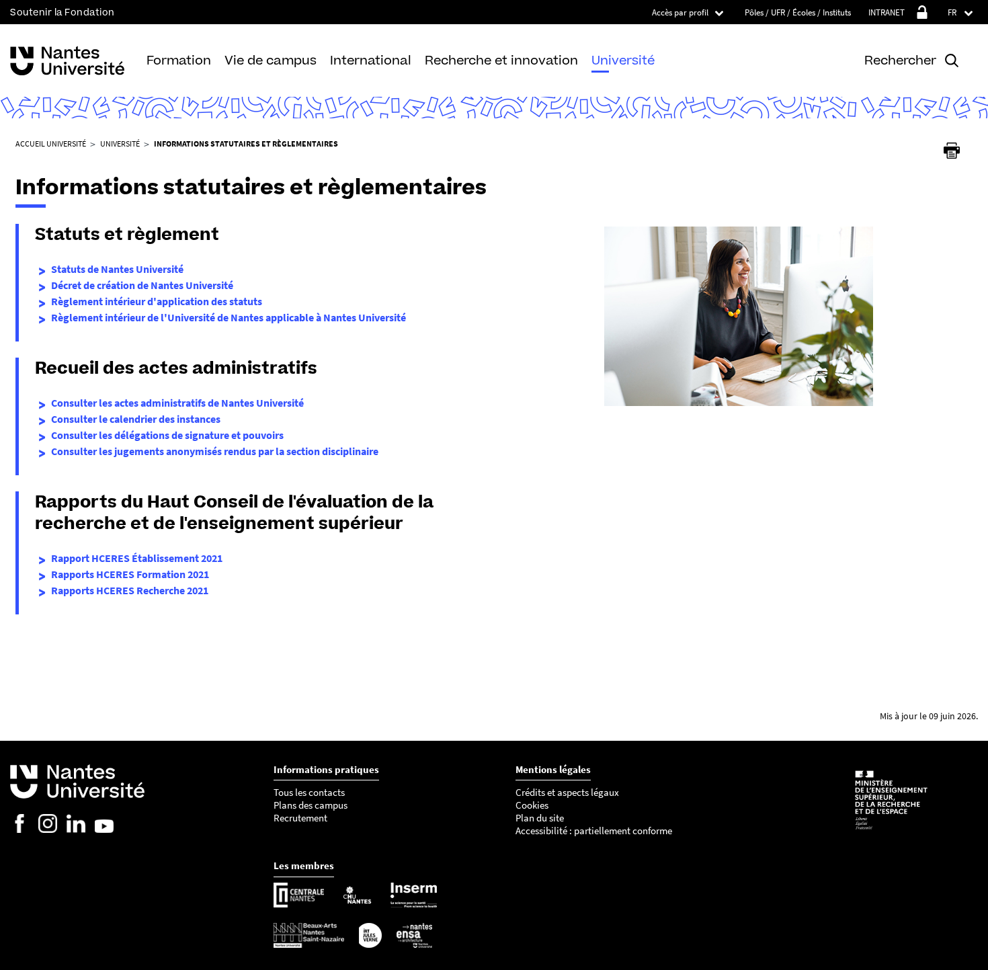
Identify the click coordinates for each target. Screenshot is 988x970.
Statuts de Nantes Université (117, 269)
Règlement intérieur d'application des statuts (156, 301)
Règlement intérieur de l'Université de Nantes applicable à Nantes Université (228, 317)
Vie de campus (270, 60)
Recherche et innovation (501, 60)
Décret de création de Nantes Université (142, 285)
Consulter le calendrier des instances (135, 419)
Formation (179, 60)
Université (623, 60)
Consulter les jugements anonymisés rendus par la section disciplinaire (214, 451)
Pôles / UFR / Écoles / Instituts (798, 12)
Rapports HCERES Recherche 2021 (129, 590)
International (370, 60)
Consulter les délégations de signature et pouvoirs (167, 435)
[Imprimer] (952, 150)
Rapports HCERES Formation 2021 (130, 574)
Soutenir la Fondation (62, 12)
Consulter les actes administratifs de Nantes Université (177, 402)
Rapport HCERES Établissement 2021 (136, 558)
